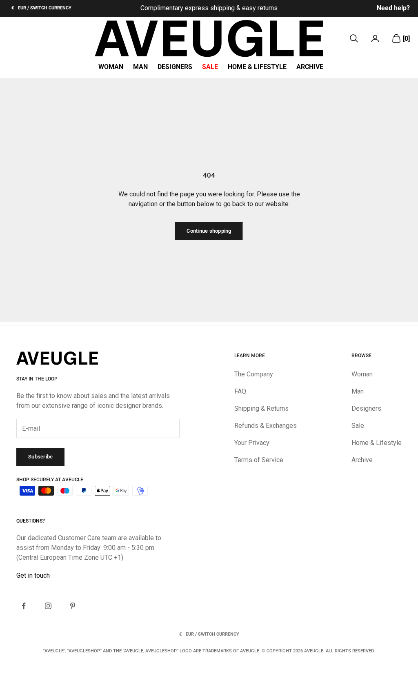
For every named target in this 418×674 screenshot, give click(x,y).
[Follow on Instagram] (48, 606)
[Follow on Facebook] (24, 606)
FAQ (240, 391)
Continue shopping (209, 231)
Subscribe (40, 457)
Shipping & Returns (261, 408)
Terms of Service (258, 460)
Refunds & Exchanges (265, 425)
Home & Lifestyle (257, 67)
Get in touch (33, 575)
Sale (210, 67)
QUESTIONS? (30, 521)
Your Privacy (251, 443)
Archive (309, 67)
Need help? (393, 8)
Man (140, 67)
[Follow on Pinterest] (73, 606)
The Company (253, 374)
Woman (110, 67)
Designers (175, 67)
